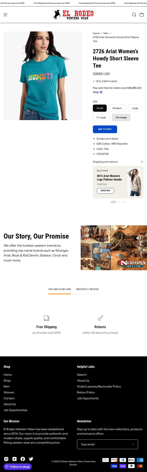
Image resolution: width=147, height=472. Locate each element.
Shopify (73, 464)
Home (96, 33)
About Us (10, 404)
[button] (133, 14)
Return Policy (86, 392)
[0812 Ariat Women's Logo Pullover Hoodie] (134, 182)
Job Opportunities (15, 410)
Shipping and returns (105, 161)
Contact (9, 398)
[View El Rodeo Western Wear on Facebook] (22, 459)
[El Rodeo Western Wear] (73, 14)
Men (106, 33)
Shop (7, 367)
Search (82, 374)
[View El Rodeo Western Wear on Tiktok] (14, 459)
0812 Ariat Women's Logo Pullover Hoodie (109, 177)
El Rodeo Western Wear (71, 461)
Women (9, 392)
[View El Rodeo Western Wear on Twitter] (31, 459)
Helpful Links (86, 367)
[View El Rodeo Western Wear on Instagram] (6, 459)
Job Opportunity (88, 398)
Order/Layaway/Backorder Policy (99, 386)
